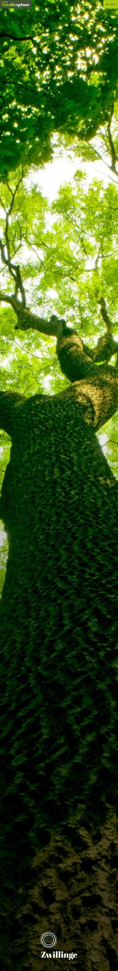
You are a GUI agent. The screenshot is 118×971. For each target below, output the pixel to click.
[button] (110, 4)
